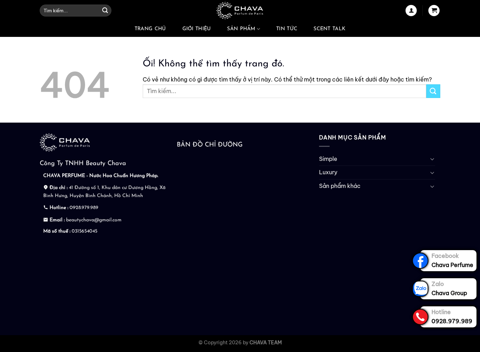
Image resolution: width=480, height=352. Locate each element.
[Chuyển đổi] (432, 159)
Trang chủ (150, 29)
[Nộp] (105, 11)
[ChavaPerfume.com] (240, 10)
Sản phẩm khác (340, 185)
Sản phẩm (241, 29)
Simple (328, 158)
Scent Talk (329, 29)
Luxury (328, 172)
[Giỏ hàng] (434, 11)
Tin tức (286, 29)
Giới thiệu (196, 29)
